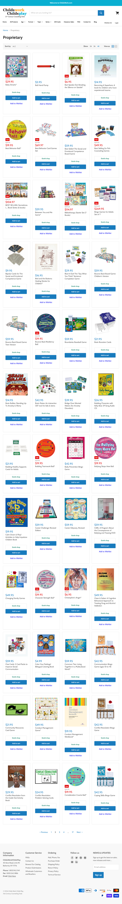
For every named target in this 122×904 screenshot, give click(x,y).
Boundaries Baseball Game (75, 342)
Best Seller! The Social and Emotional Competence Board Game (75, 151)
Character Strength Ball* (45, 598)
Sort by (8, 46)
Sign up (98, 875)
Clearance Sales (69, 22)
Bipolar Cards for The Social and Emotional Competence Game (14, 276)
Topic (39, 22)
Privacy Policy (53, 871)
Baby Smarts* (11, 85)
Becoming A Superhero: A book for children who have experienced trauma (105, 87)
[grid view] (113, 46)
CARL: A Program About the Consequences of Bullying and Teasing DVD (104, 530)
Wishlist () (108, 23)
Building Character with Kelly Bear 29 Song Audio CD (104, 405)
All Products (14, 22)
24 (91, 46)
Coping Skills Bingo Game (104, 795)
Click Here (12, 876)
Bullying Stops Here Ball (104, 466)
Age (22, 22)
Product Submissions (33, 868)
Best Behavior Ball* (13, 148)
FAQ (78, 22)
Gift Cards (57, 22)
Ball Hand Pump (41, 85)
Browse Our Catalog (32, 864)
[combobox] (64, 13)
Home (5, 22)
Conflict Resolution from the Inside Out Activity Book (15, 798)
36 (94, 46)
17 (73, 832)
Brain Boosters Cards (102, 342)
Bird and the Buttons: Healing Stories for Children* (43, 281)
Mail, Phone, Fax (54, 857)
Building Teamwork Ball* (45, 466)
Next (79, 832)
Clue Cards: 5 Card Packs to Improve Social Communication (16, 666)
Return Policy (53, 868)
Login (116, 23)
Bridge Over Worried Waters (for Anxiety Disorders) (73, 405)
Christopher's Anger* (73, 598)
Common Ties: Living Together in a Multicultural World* (75, 666)
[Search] (101, 13)
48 (98, 46)
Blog (95, 22)
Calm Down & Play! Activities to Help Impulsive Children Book (16, 537)
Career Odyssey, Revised (75, 528)
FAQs (27, 857)
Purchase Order (54, 861)
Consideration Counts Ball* (75, 795)
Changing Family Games (15, 598)
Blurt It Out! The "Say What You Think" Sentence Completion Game (75, 276)
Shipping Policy (53, 864)
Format (30, 22)
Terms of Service (54, 875)
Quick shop (16, 92)
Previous (44, 832)
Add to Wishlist (16, 103)
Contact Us (87, 22)
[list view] (116, 46)
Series (48, 22)
